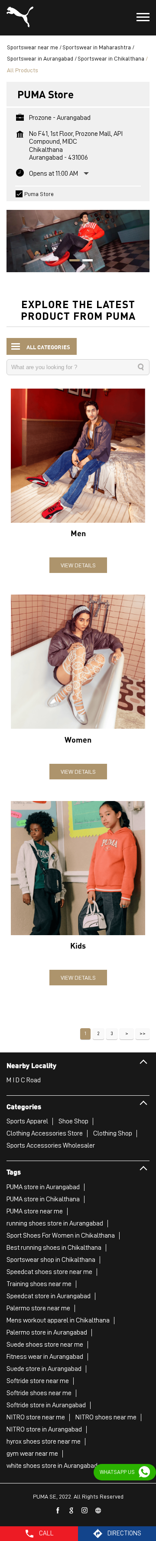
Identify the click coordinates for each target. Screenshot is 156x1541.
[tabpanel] (78, 236)
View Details (78, 565)
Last (143, 1033)
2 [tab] (84, 261)
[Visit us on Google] (71, 1511)
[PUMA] (19, 17)
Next (126, 1033)
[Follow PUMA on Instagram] (85, 1511)
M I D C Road (23, 1080)
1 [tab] (71, 261)
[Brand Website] (98, 1511)
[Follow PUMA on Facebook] (58, 1511)
